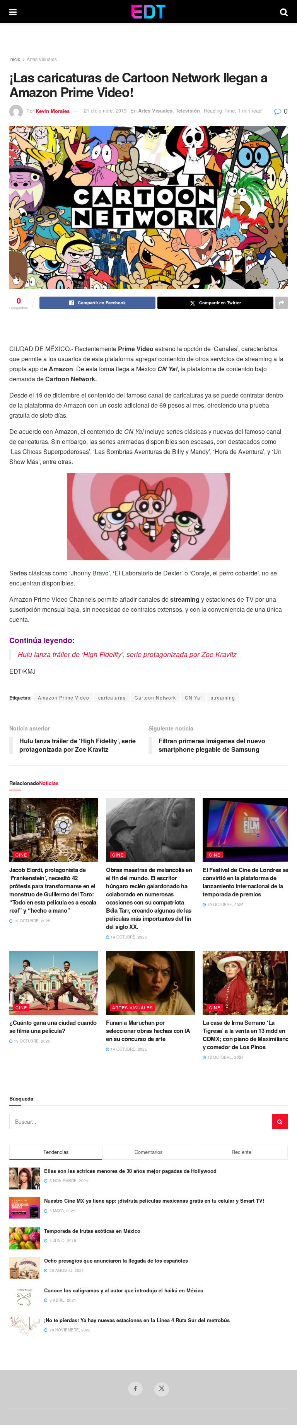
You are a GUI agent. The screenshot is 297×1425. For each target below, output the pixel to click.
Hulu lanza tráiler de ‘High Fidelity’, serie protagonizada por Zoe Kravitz (127, 654)
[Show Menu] (13, 11)
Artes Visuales (42, 59)
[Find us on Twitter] (161, 1389)
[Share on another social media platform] (281, 303)
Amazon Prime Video (63, 697)
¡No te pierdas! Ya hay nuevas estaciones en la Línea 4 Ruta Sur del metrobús (137, 1320)
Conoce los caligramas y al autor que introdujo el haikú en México (123, 1290)
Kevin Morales (53, 110)
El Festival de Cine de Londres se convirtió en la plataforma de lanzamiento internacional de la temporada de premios (245, 881)
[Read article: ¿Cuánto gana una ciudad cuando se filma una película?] (53, 982)
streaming (223, 697)
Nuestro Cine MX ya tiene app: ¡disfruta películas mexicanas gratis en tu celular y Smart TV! (154, 1200)
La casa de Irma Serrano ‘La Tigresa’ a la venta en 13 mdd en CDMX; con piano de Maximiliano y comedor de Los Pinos (246, 1034)
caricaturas (112, 697)
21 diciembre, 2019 (105, 110)
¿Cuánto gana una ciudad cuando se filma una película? (53, 1026)
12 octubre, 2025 (225, 1057)
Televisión (188, 110)
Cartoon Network (155, 697)
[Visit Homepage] (148, 12)
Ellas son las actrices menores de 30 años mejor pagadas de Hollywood (130, 1170)
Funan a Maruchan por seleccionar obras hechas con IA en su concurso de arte (148, 1030)
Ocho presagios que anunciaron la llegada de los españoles (116, 1260)
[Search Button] (284, 11)
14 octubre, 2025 (128, 1049)
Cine (21, 855)
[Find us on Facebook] (135, 1389)
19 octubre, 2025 (31, 920)
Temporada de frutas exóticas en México (92, 1230)
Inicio (14, 59)
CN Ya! (193, 697)
